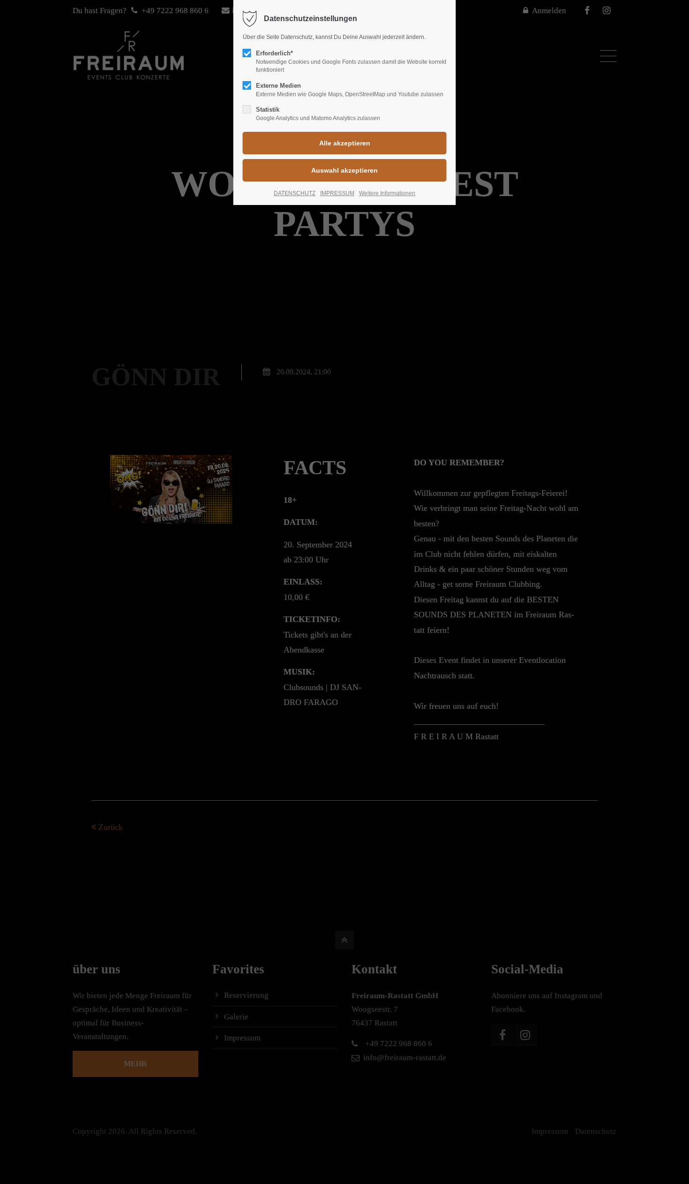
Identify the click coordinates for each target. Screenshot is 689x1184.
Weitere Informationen (387, 193)
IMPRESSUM (337, 193)
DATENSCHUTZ (294, 193)
